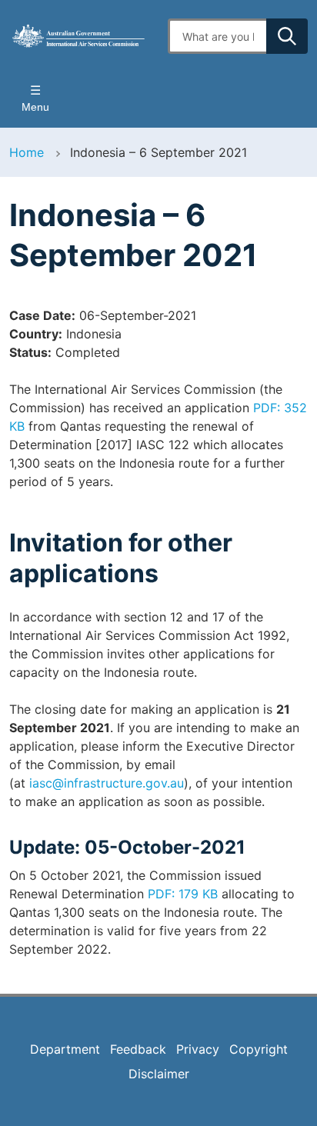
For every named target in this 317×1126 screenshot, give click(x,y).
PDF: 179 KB (183, 893)
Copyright (258, 1049)
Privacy (197, 1049)
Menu (35, 107)
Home (26, 152)
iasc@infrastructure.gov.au (106, 783)
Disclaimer (158, 1073)
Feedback (138, 1049)
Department (65, 1049)
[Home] (79, 35)
